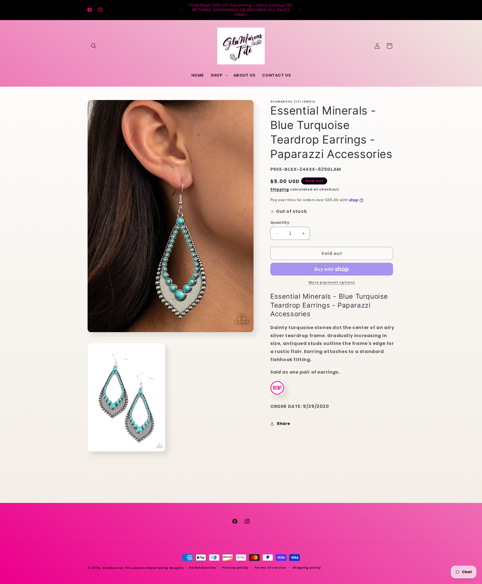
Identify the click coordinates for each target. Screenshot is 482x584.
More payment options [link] (332, 282)
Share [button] (283, 423)
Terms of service (270, 567)
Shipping (279, 189)
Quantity (279, 222)
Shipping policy (306, 567)
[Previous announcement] (181, 9)
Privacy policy (235, 567)
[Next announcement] (300, 9)
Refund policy (202, 567)
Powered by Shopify (165, 568)
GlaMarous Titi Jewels (123, 568)
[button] (94, 46)
